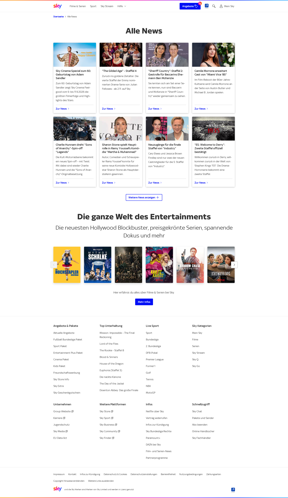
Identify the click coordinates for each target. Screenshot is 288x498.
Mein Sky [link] (197, 332)
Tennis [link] (149, 379)
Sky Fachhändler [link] (201, 437)
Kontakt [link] (72, 474)
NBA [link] (148, 386)
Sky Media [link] (59, 431)
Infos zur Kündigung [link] (157, 424)
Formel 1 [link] (150, 366)
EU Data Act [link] (60, 437)
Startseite (58, 16)
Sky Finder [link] (105, 437)
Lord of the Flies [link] (109, 343)
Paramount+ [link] (153, 437)
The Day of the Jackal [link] (112, 383)
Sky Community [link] (108, 431)
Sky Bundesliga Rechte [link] (158, 431)
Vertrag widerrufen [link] (156, 418)
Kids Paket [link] (59, 366)
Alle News (72, 16)
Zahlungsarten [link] (213, 474)
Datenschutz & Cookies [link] (115, 474)
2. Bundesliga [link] (153, 346)
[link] (57, 6)
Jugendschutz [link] (61, 424)
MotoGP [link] (150, 392)
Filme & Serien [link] (78, 6)
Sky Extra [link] (58, 386)
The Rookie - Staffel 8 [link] (112, 350)
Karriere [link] (57, 418)
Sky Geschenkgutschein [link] (66, 392)
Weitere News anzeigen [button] (142, 197)
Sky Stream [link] (107, 6)
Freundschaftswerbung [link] (66, 372)
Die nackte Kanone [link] (110, 376)
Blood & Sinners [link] (109, 357)
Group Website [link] (62, 411)
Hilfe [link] (120, 6)
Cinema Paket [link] (61, 359)
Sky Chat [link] (197, 411)
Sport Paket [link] (60, 346)
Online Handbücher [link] (203, 431)
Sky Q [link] (195, 359)
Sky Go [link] (196, 366)
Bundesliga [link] (152, 339)
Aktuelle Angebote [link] (63, 332)
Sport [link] (93, 6)
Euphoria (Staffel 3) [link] (111, 370)
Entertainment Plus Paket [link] (68, 352)
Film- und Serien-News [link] (158, 451)
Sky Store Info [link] (61, 379)
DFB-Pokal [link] (152, 352)
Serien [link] (195, 346)
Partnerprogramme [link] (157, 457)
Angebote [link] (188, 6)
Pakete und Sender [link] (203, 418)
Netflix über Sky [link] (155, 411)
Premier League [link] (155, 359)
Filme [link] (195, 339)
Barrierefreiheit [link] (168, 474)
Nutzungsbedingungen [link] (191, 474)
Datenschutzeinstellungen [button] (144, 474)
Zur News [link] (61, 108)
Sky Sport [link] (105, 418)
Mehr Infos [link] (144, 301)
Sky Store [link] (105, 411)
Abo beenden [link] (199, 424)
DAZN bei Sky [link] (153, 444)
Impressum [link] (59, 474)
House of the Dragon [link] (112, 363)
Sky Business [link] (107, 424)
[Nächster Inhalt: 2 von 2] (234, 264)
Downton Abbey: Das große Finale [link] (119, 390)
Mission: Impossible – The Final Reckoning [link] (117, 335)
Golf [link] (148, 372)
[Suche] (214, 6)
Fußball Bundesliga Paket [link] (67, 339)
